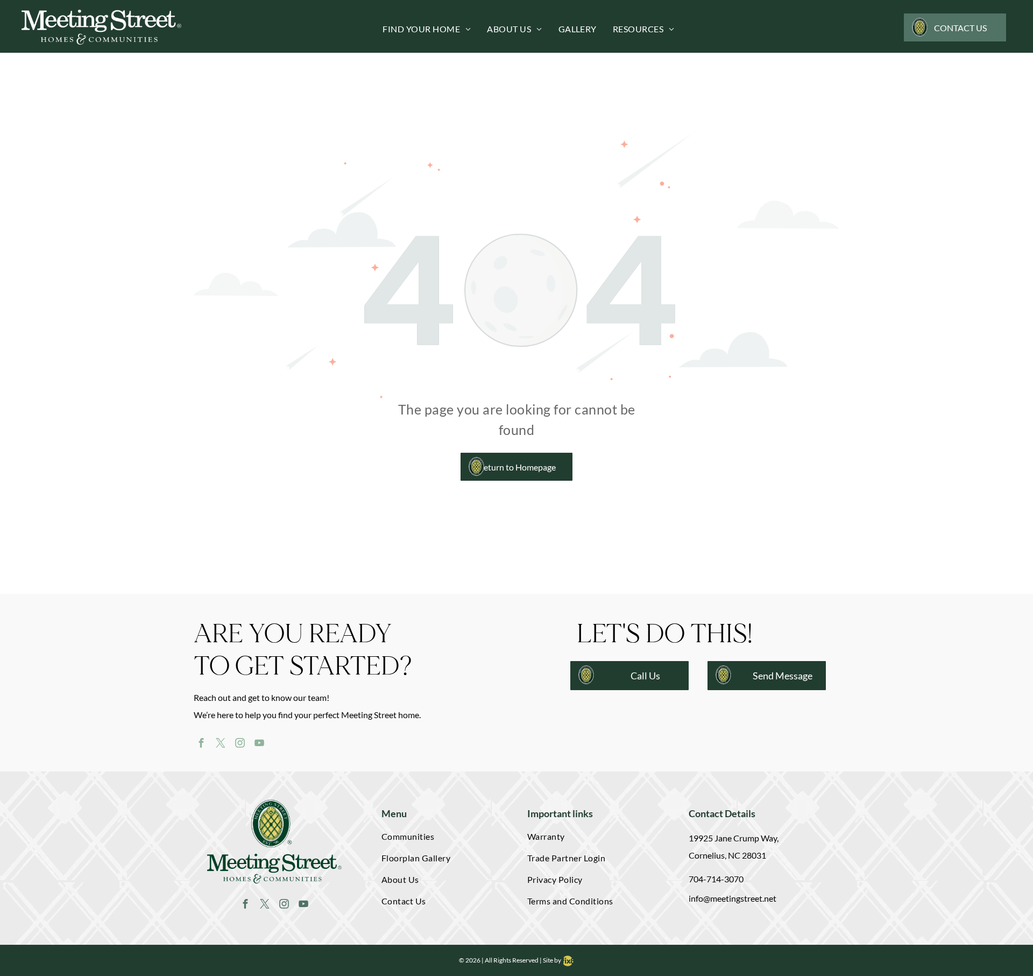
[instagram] (239, 744)
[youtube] (259, 744)
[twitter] (220, 744)
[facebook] (201, 744)
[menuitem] (418, 29)
